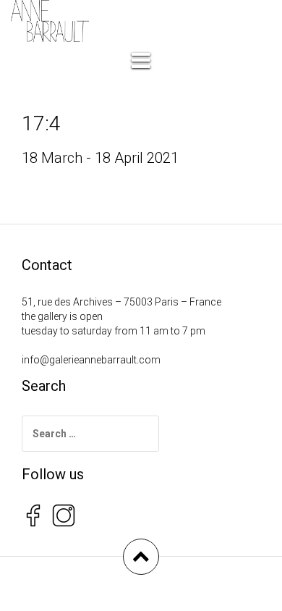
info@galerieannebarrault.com (91, 360)
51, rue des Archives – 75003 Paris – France (121, 302)
